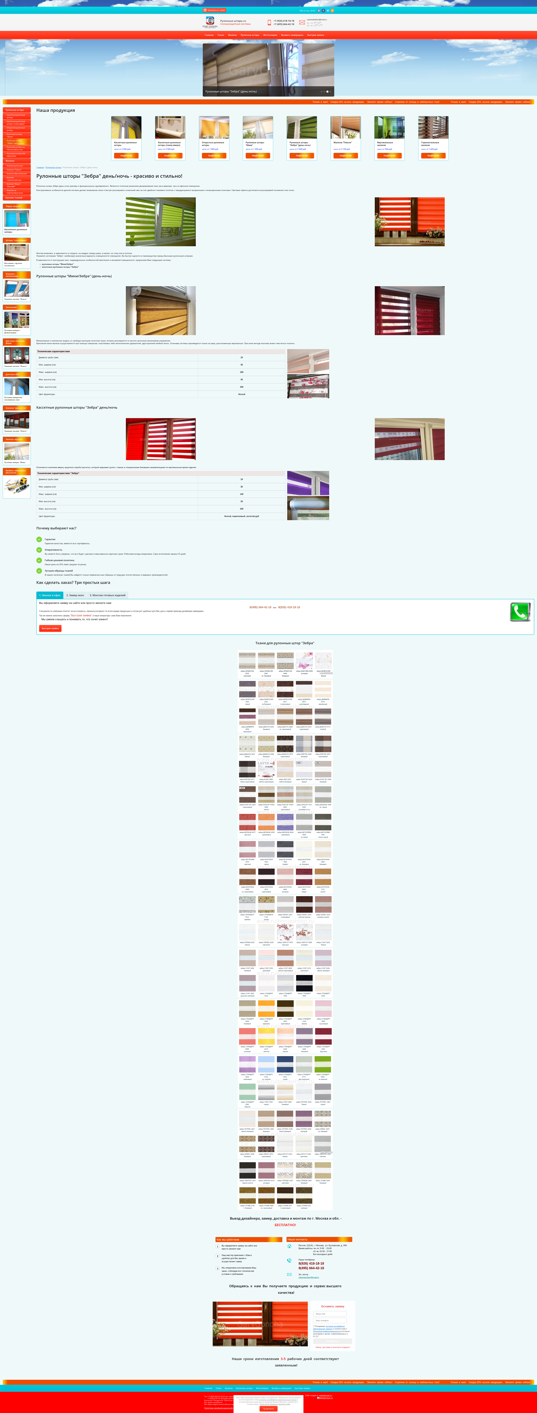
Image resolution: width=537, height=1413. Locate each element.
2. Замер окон (75, 595)
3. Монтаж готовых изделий (107, 595)
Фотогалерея (270, 35)
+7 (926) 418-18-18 (284, 20)
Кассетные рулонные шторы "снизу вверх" (16, 122)
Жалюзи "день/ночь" (16, 408)
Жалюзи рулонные (15, 165)
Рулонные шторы (250, 35)
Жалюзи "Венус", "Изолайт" (14, 185)
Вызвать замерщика (292, 35)
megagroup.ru (325, 1395)
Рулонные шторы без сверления (16, 154)
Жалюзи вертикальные (17, 173)
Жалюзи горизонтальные (14, 178)
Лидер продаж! (13, 206)
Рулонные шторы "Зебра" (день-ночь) (300, 143)
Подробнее (126, 156)
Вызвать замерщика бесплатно (16, 471)
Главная (209, 35)
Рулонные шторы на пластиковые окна (16, 148)
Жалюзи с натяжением (12, 275)
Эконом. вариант (14, 439)
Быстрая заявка (315, 35)
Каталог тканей (14, 197)
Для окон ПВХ (12, 374)
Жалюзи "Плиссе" (14, 169)
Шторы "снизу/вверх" (16, 240)
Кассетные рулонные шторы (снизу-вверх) (169, 143)
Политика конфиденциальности (219, 1408)
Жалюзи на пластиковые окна (15, 191)
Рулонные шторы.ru (233, 20)
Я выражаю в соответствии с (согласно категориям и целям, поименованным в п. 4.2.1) (331, 1331)
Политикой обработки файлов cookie (275, 1404)
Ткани (221, 35)
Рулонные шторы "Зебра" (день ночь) (15, 141)
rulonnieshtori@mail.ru (317, 19)
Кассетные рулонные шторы (16, 116)
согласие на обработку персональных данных (278, 1399)
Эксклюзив (11, 307)
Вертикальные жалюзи (385, 143)
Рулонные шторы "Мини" (14, 135)
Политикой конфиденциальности (327, 1331)
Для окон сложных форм (15, 342)
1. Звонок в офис (50, 595)
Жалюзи (232, 35)
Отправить (333, 1341)
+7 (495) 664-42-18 (284, 24)
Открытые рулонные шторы (16, 129)
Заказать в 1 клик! (216, 10)
